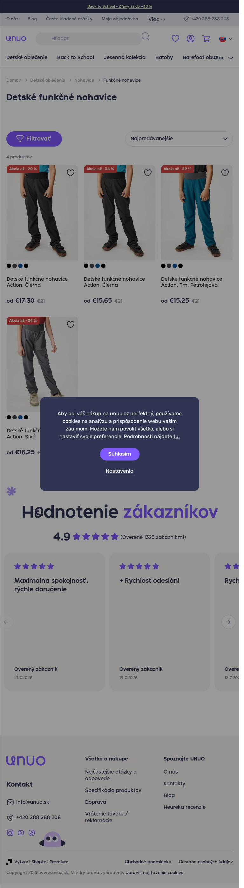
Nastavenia (119, 471)
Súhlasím (119, 454)
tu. (176, 436)
